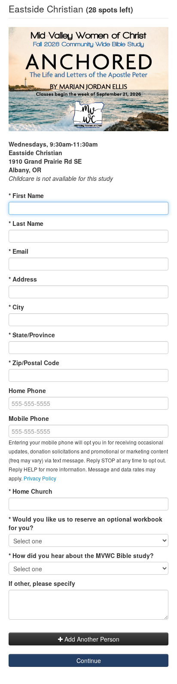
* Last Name (26, 223)
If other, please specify (42, 583)
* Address (23, 279)
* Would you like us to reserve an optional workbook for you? (85, 523)
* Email (18, 251)
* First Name (26, 195)
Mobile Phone (29, 418)
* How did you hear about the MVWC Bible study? (81, 555)
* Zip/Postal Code (34, 362)
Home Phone (27, 390)
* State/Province (32, 334)
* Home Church (30, 491)
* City (16, 307)
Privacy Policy (40, 478)
